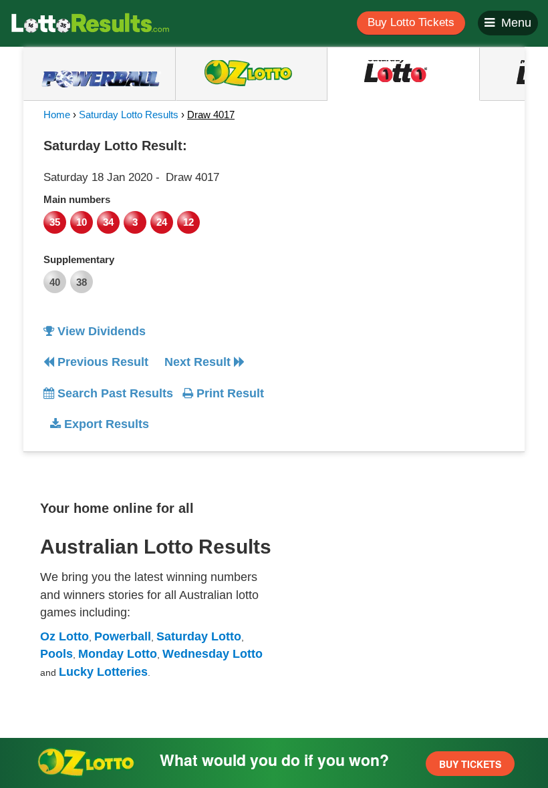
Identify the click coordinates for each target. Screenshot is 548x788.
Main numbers (76, 199)
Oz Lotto (64, 636)
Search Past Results (113, 393)
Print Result (228, 393)
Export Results (105, 424)
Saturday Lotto (198, 636)
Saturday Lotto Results (128, 114)
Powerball (122, 636)
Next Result (199, 362)
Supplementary (78, 259)
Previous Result (101, 362)
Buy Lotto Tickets (411, 22)
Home (56, 114)
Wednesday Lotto (212, 653)
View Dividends (100, 331)
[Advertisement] (396, 216)
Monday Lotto (117, 653)
